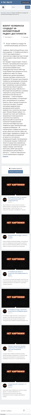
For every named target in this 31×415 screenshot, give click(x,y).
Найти (27, 7)
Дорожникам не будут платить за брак (17, 236)
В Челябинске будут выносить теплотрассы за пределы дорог (18, 310)
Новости (5, 156)
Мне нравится (9, 37)
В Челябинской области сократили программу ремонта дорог (18, 273)
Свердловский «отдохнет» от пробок (17, 384)
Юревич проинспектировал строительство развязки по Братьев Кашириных (17, 347)
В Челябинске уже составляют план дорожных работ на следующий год (17, 198)
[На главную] (7, 2)
